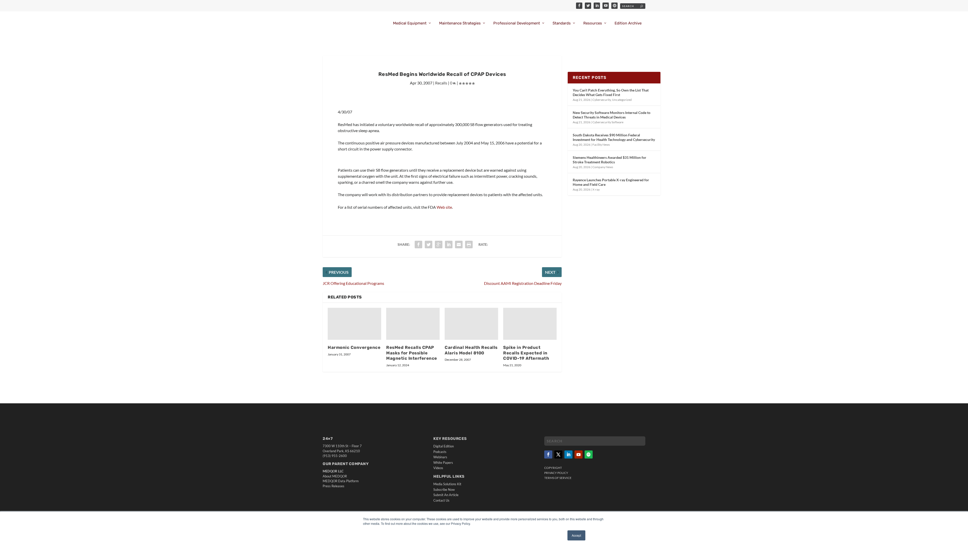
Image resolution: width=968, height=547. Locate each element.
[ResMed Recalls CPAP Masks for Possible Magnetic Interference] (413, 324)
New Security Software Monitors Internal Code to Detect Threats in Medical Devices (611, 114)
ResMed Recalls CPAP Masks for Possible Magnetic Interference (411, 353)
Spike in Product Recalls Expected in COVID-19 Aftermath (526, 353)
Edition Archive (628, 23)
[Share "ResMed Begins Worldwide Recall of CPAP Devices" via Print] (469, 244)
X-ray (596, 189)
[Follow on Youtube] (578, 454)
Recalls (441, 82)
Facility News (601, 144)
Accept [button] (576, 535)
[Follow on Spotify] (589, 454)
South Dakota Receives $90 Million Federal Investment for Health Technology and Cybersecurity (614, 137)
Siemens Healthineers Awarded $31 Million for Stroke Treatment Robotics (609, 159)
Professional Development (516, 23)
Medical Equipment (410, 23)
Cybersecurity (601, 100)
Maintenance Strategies (460, 23)
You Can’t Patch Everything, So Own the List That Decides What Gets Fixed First (611, 92)
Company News (602, 167)
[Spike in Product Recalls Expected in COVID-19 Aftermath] (530, 324)
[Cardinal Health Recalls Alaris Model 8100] (471, 324)
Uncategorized (622, 100)
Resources (592, 23)
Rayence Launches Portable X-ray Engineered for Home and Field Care (611, 182)
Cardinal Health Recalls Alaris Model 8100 (471, 350)
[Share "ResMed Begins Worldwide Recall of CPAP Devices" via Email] (459, 244)
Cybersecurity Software (607, 122)
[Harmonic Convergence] (354, 324)
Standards (562, 23)
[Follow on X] (558, 454)
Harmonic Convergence (354, 347)
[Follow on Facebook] (548, 454)
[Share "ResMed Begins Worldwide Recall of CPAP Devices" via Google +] (439, 244)
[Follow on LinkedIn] (568, 454)
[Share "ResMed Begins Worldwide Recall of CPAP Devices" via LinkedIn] (449, 244)
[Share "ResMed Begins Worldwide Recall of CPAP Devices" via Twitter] (429, 244)
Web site (444, 207)
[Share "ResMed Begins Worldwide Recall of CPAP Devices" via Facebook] (418, 244)
